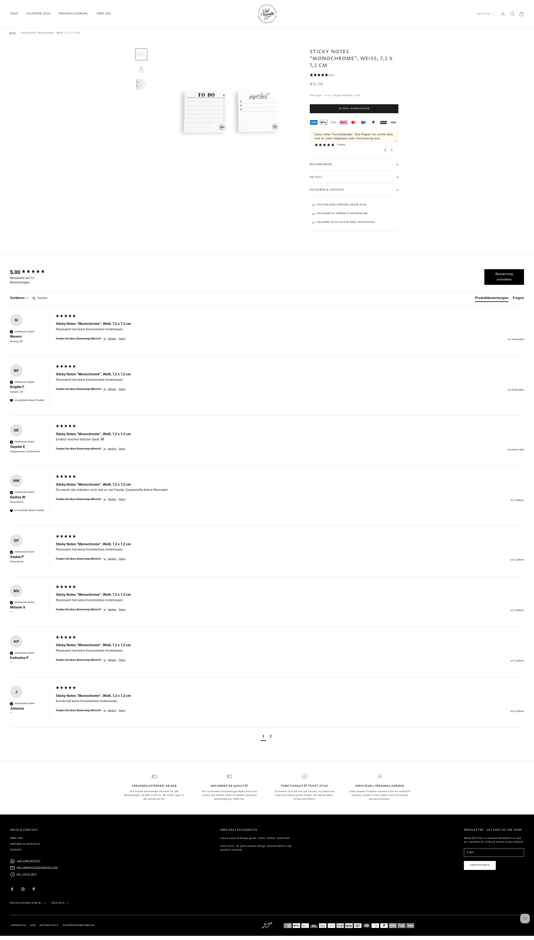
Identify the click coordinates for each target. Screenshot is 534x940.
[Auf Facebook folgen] (12, 889)
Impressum (18, 925)
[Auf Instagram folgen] (23, 889)
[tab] (492, 299)
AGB (32, 925)
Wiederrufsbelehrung (79, 925)
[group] (32, 272)
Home (12, 33)
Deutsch (483, 13)
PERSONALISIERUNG (73, 13)
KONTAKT (16, 850)
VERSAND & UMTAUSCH (25, 844)
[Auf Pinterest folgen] (34, 889)
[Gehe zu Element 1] (141, 54)
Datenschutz (49, 925)
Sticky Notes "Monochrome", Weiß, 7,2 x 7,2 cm (50, 33)
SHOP (14, 13)
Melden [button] (112, 339)
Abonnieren (480, 865)
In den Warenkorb (354, 108)
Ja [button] (104, 339)
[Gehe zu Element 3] (141, 84)
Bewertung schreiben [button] (504, 277)
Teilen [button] (121, 339)
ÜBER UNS (104, 13)
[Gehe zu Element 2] (141, 69)
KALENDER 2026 (38, 13)
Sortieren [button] (17, 298)
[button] (354, 75)
